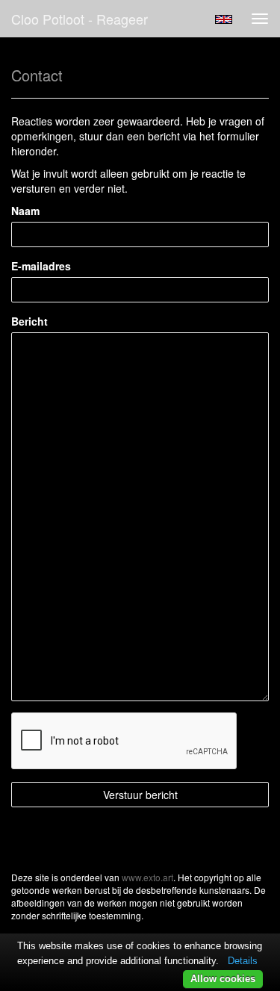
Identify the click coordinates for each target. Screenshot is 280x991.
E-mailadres (41, 265)
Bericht (29, 321)
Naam (25, 210)
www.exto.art (147, 877)
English (223, 19)
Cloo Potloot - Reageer (79, 18)
